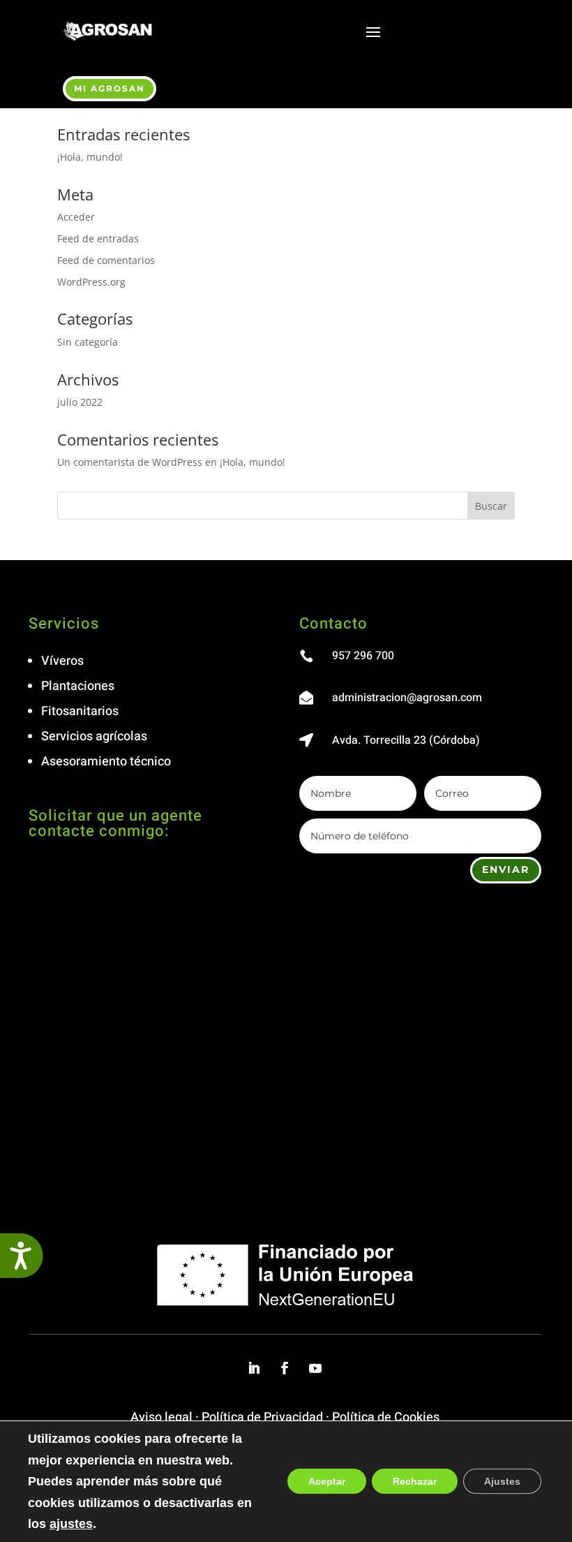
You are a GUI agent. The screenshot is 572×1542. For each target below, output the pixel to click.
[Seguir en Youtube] (315, 1368)
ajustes (71, 1524)
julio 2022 (80, 402)
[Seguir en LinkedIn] (253, 1368)
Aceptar (326, 1482)
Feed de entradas (98, 238)
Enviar (505, 869)
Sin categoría (87, 341)
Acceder (76, 216)
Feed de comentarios (106, 260)
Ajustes (502, 1482)
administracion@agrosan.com (407, 697)
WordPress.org (91, 281)
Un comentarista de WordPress (129, 462)
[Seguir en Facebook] (284, 1368)
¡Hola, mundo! (90, 156)
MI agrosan (109, 88)
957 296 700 (363, 655)
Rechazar (415, 1482)
